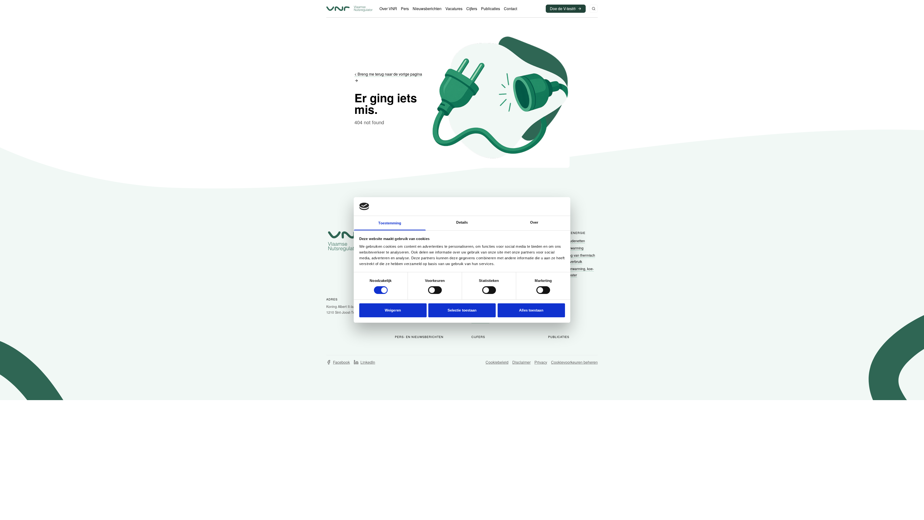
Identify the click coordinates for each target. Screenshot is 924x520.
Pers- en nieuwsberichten (419, 337)
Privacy (540, 362)
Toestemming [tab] (389, 223)
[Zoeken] (594, 9)
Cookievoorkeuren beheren (574, 362)
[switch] (435, 290)
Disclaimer (521, 362)
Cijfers (478, 337)
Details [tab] (462, 222)
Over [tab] (534, 222)
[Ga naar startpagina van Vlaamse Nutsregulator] (349, 9)
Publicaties (558, 337)
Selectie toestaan (462, 310)
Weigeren (393, 310)
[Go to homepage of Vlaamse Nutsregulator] (347, 241)
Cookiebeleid (497, 362)
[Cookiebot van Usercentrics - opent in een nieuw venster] (544, 206)
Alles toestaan (531, 310)
